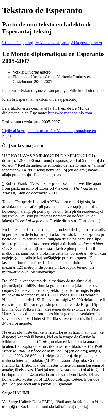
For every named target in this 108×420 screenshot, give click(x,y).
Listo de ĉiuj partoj (17, 43)
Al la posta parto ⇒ (86, 43)
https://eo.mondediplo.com (70, 113)
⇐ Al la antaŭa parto (52, 43)
